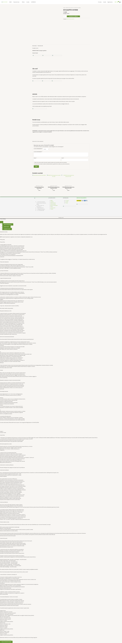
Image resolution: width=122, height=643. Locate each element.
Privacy (66, 202)
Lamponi (52, 201)
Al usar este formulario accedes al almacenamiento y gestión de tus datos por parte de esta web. (52, 163)
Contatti (104, 2)
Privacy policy (6, 226)
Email (63, 158)
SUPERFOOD (33, 2)
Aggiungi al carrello (73, 16)
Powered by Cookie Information (5, 640)
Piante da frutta (16, 2)
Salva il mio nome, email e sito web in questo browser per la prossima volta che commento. (51, 162)
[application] (19, 2)
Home (64, 7)
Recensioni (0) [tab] (40, 45)
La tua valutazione (38, 148)
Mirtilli (52, 200)
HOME (10, 2)
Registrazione (110, 2)
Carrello (27, 2)
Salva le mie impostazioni (6, 641)
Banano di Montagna (54, 205)
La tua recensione (38, 151)
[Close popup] (1, 222)
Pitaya (52, 206)
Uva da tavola (53, 207)
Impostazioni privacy (8, 224)
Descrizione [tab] (34, 45)
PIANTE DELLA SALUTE (69, 7)
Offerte (23, 2)
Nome (35, 158)
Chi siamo (100, 2)
